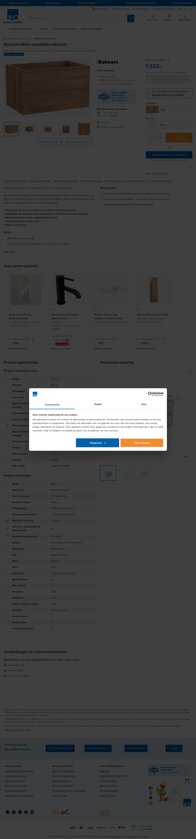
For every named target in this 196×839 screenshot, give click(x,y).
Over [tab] (144, 404)
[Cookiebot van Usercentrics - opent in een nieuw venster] (150, 394)
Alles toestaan (141, 442)
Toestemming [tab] (52, 404)
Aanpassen (96, 442)
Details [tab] (98, 404)
